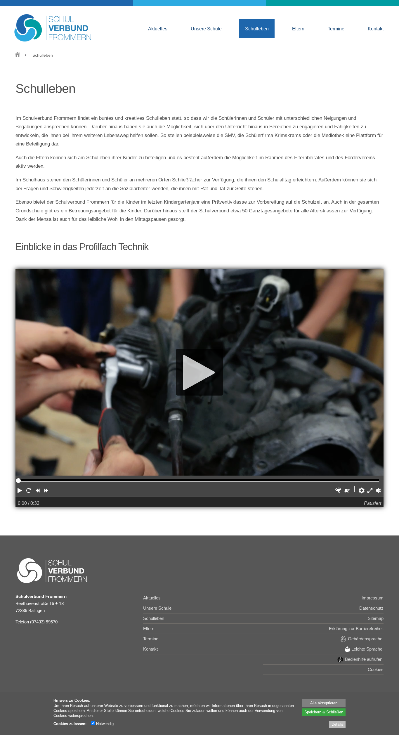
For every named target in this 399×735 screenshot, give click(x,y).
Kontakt (376, 28)
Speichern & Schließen (323, 712)
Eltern (298, 28)
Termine (336, 28)
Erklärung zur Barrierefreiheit (356, 628)
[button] (19, 490)
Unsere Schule (206, 28)
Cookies (376, 669)
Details (337, 724)
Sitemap (376, 618)
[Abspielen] (199, 372)
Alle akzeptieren (323, 703)
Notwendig (104, 723)
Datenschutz (371, 608)
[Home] (17, 55)
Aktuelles (157, 28)
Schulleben (257, 28)
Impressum (373, 597)
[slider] (18, 480)
